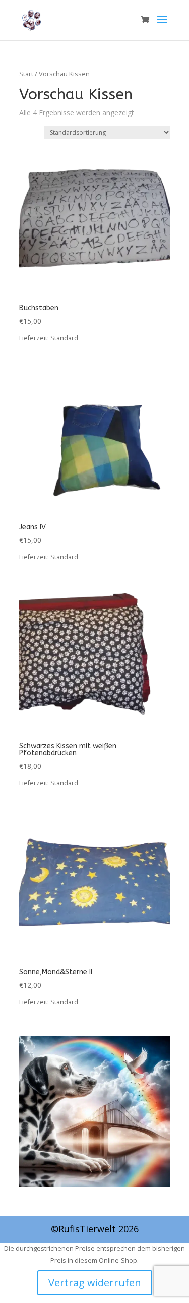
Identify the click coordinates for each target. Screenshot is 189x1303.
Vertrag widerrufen (94, 1282)
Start (26, 73)
